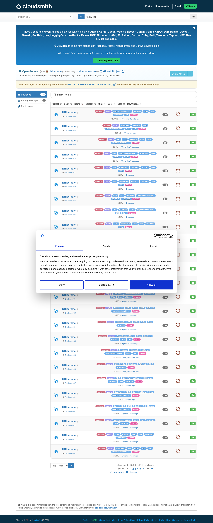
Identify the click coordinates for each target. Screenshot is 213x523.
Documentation (162, 6)
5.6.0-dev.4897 (70, 383)
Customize (105, 285)
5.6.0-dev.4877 (70, 425)
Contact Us (177, 519)
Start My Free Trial (108, 60)
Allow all (151, 285)
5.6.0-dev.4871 (70, 439)
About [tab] (153, 246)
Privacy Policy (143, 519)
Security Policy (158, 519)
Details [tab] (106, 246)
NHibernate (69, 112)
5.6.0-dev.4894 (70, 397)
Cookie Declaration (107, 519)
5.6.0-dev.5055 (70, 130)
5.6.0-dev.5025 (70, 186)
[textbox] (43, 16)
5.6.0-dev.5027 (70, 172)
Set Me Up (180, 73)
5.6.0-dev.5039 (70, 158)
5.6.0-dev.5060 (70, 116)
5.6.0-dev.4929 (70, 341)
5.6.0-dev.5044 (70, 144)
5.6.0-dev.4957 (70, 313)
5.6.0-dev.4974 (70, 299)
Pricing (148, 6)
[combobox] (44, 16)
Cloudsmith (37, 519)
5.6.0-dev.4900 (70, 369)
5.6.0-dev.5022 (70, 200)
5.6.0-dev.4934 (70, 327)
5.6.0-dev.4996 (70, 228)
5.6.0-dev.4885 (70, 411)
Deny (62, 285)
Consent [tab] (59, 246)
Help (168, 519)
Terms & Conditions (126, 519)
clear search (119, 472)
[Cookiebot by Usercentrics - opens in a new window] (159, 236)
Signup (191, 6)
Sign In (178, 6)
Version (89, 519)
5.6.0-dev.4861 (70, 453)
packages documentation (106, 507)
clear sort (133, 472)
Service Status (190, 519)
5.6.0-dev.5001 (70, 214)
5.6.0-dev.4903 (70, 355)
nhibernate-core (86, 71)
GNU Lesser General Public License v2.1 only (90, 84)
